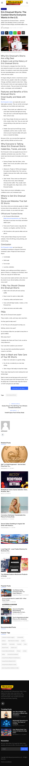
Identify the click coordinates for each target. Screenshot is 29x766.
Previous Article (15, 403)
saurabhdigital (16, 716)
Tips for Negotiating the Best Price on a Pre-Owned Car (20, 618)
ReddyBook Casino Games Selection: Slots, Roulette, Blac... (14, 490)
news (25, 644)
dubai (3, 654)
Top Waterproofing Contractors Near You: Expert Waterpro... (19, 591)
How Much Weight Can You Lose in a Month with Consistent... (20, 713)
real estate (11, 644)
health (22, 640)
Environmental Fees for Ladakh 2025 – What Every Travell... (14, 599)
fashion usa (14, 647)
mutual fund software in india (9, 664)
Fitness (18, 651)
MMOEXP (4, 644)
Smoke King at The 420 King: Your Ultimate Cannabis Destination (14, 406)
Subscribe (24, 749)
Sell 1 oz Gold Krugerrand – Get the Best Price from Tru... (13, 465)
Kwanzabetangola (4, 527)
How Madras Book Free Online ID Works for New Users (20, 731)
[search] (27, 3)
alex (2, 493)
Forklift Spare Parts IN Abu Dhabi (14, 412)
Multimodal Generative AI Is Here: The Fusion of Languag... (20, 722)
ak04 (3, 606)
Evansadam (15, 725)
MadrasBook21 (16, 734)
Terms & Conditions (6, 762)
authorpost (4, 431)
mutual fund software (13, 654)
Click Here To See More (18, 388)
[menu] (2, 3)
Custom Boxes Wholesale (8, 651)
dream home (5, 647)
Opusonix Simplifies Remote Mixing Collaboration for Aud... (19, 610)
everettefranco (4, 519)
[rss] (3, 703)
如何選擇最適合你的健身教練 (9, 604)
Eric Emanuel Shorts (11, 395)
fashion (4, 640)
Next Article (13, 410)
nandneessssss (5, 601)
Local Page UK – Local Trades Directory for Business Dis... (14, 550)
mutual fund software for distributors (11, 657)
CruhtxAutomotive (17, 620)
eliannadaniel (4, 468)
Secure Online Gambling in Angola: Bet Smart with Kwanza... (13, 524)
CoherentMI (20, 637)
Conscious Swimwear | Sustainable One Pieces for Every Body (13, 516)
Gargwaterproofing (17, 595)
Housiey (19, 644)
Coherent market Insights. (8, 637)
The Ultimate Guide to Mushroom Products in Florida (14, 575)
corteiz (24, 651)
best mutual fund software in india (10, 668)
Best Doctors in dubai (13, 640)
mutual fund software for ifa (8, 661)
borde (2, 578)
